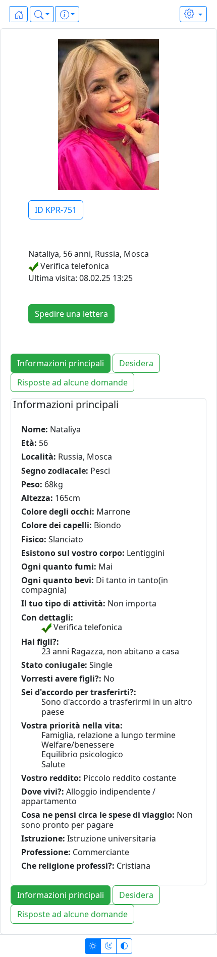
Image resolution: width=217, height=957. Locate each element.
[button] (42, 14)
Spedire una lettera (71, 313)
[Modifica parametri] (193, 14)
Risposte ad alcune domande (72, 382)
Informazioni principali (60, 363)
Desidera (136, 363)
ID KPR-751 (56, 209)
